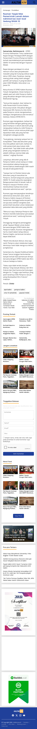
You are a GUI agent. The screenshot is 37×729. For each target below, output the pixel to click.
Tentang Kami (21, 724)
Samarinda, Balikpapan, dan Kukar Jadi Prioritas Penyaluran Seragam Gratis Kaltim (26, 339)
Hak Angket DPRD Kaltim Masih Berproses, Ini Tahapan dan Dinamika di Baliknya (10, 320)
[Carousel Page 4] (21, 539)
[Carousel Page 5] (23, 539)
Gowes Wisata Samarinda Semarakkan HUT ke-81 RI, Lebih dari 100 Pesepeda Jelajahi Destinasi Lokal (17, 573)
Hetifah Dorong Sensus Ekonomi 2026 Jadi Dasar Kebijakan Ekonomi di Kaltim (17, 560)
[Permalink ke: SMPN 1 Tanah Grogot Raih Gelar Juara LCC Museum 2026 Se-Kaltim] (26, 354)
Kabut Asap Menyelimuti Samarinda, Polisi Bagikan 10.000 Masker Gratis (17, 554)
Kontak (4, 724)
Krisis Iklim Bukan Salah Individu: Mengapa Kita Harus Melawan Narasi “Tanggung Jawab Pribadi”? (26, 391)
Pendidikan (6, 25)
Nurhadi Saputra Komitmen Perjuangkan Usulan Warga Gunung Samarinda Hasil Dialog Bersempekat (10, 326)
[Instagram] (20, 715)
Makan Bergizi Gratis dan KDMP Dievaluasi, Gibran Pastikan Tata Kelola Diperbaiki (26, 376)
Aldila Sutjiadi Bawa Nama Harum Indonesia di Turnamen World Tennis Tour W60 (9, 303)
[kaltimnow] (19, 2)
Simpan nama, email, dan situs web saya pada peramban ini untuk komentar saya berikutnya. (17, 439)
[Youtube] (24, 715)
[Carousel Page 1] (14, 539)
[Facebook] (13, 715)
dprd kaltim (8, 290)
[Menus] (3, 2)
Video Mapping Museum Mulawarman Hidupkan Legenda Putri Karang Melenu (10, 360)
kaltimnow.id (17, 722)
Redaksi (25, 722)
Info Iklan (12, 724)
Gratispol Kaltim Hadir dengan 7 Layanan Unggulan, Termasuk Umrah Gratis (26, 332)
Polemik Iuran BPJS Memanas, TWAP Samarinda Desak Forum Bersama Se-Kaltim (26, 320)
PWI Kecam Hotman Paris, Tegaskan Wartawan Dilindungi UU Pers (10, 376)
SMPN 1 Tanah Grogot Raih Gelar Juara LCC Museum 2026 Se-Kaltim (25, 360)
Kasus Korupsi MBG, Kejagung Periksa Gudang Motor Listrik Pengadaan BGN (10, 391)
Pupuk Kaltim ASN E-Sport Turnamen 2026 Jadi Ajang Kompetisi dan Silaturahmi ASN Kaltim (17, 536)
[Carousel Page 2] (16, 539)
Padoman (5, 726)
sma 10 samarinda (10, 293)
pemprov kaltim (19, 290)
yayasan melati (24, 293)
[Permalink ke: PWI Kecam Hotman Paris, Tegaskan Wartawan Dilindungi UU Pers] (10, 369)
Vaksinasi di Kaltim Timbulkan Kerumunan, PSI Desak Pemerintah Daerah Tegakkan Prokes (28, 303)
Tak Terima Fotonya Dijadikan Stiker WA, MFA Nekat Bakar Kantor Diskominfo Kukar (18, 579)
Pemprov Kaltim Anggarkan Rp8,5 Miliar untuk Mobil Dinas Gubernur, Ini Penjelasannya (9, 332)
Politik (11, 25)
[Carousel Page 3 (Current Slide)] (18, 539)
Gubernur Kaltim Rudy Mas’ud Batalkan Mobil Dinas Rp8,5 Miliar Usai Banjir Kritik (26, 326)
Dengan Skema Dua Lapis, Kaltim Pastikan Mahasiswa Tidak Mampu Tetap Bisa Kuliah (10, 339)
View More (18, 516)
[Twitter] (16, 715)
